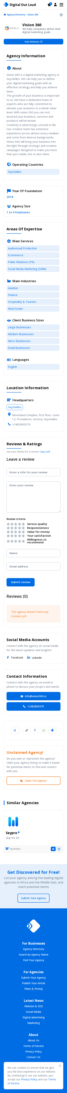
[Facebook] (35, 730)
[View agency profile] (53, 849)
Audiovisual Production (22, 248)
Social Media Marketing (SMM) (27, 269)
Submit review (20, 582)
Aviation (13, 288)
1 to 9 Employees (18, 212)
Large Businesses (19, 327)
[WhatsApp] (43, 730)
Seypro (11, 833)
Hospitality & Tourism (22, 302)
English (12, 367)
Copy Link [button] (44, 451)
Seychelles (14, 171)
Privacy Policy (29, 1079)
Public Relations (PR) (21, 262)
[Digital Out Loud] (33, 926)
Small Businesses (19, 348)
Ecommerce (15, 255)
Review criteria (16, 519)
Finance (12, 295)
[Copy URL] (26, 730)
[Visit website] (59, 849)
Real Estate (15, 308)
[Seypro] (13, 821)
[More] (52, 730)
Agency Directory (16, 14)
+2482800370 (21, 424)
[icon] (5, 15)
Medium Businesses (21, 334)
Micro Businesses (19, 341)
